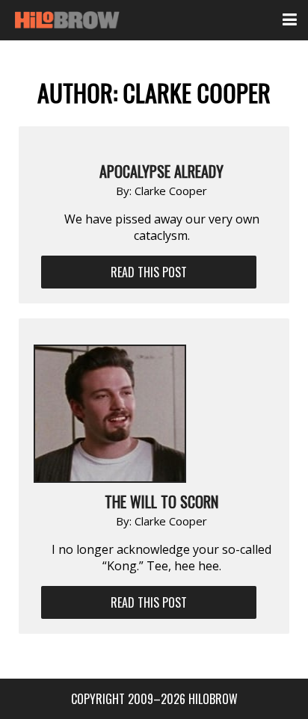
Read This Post (149, 272)
